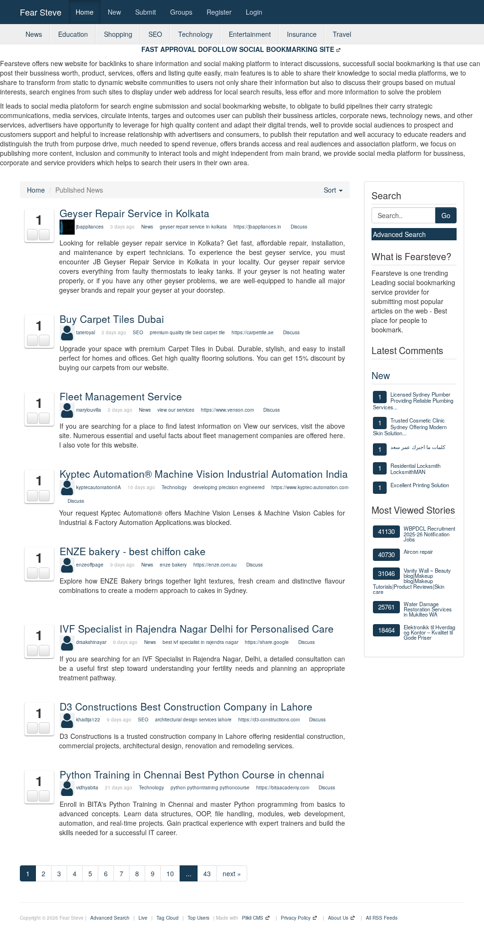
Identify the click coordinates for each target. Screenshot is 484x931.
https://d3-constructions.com (269, 719)
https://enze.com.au (215, 564)
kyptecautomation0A (98, 487)
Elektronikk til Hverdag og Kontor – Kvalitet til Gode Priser (429, 632)
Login (254, 12)
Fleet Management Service (121, 396)
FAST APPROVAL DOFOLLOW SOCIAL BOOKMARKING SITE (237, 49)
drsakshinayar (91, 642)
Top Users (198, 917)
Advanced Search (399, 234)
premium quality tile (170, 332)
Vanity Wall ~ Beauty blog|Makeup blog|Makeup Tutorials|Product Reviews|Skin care (412, 581)
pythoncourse (235, 787)
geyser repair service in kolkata (194, 226)
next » (232, 873)
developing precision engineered (229, 487)
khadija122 (88, 719)
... (188, 873)
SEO (155, 34)
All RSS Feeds (382, 917)
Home (85, 12)
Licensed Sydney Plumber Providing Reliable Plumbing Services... (413, 400)
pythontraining (202, 787)
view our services (175, 409)
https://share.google (267, 642)
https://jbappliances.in (257, 226)
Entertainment (250, 34)
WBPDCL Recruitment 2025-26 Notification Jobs (429, 533)
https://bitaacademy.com (282, 787)
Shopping (118, 34)
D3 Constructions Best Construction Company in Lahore (186, 706)
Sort (331, 190)
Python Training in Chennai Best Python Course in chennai (192, 774)
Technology (195, 34)
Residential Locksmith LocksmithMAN (415, 468)
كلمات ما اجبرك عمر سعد (417, 446)
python (178, 787)
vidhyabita (87, 787)
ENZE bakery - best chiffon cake (133, 551)
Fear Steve (40, 12)
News (34, 34)
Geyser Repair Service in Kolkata (134, 213)
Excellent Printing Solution (419, 485)
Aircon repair (418, 551)
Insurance (302, 34)
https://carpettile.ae (253, 332)
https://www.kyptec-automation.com (309, 487)
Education (73, 34)
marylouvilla (88, 409)
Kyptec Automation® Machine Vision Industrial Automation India (204, 473)
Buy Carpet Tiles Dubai (112, 319)
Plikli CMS (252, 917)
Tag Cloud (167, 917)
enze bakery (173, 564)
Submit (145, 12)
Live (142, 917)
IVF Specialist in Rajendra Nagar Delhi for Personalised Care (197, 628)
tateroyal (85, 332)
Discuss (299, 226)
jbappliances (90, 226)
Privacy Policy (296, 917)
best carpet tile (209, 332)
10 (170, 873)
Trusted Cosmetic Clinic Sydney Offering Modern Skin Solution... (410, 426)
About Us (338, 917)
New (114, 12)
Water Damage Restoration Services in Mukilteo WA (428, 609)
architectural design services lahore (193, 719)
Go (445, 215)
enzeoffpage (90, 564)
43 (207, 873)
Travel (342, 34)
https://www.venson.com (227, 409)
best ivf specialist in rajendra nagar (200, 642)
